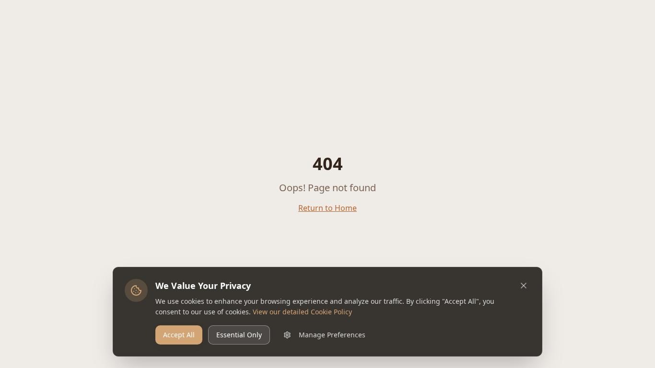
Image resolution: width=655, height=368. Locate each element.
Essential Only (239, 334)
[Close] (523, 285)
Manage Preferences (332, 334)
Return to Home (327, 208)
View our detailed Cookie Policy (302, 311)
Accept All (179, 334)
